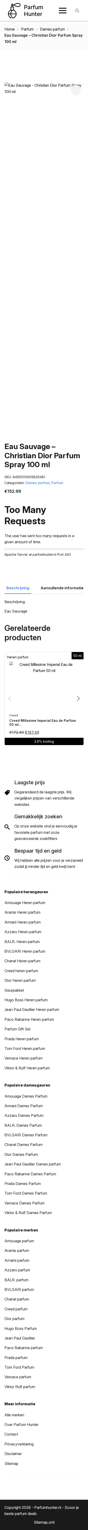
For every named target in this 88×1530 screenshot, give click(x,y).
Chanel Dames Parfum (23, 1144)
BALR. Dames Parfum (23, 1125)
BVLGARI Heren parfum (24, 951)
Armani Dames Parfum (23, 1105)
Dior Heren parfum (20, 980)
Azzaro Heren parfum (22, 931)
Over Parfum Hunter (21, 1424)
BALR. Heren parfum (22, 941)
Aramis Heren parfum (22, 912)
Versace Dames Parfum (24, 1203)
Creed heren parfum (21, 970)
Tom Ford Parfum (19, 1367)
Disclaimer (13, 1453)
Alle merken (14, 1415)
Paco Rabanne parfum (23, 1347)
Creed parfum (15, 1309)
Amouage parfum (19, 1241)
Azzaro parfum (17, 1270)
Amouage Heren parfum (24, 902)
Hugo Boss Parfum (20, 1328)
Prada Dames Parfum (22, 1183)
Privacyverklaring (19, 1444)
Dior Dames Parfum (21, 1154)
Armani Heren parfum (22, 922)
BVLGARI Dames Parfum (25, 1135)
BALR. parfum (16, 1280)
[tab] (17, 588)
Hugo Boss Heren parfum (26, 1000)
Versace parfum (17, 1377)
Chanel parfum (16, 1299)
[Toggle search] (77, 10)
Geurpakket (14, 990)
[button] (76, 90)
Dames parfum (52, 29)
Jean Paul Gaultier (19, 1338)
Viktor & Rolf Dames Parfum (28, 1212)
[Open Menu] (62, 10)
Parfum (27, 29)
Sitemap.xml (44, 1522)
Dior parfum (14, 1318)
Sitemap (11, 1463)
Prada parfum (15, 1357)
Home (9, 29)
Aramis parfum (16, 1250)
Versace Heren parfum (23, 1058)
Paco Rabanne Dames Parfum (30, 1174)
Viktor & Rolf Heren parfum (27, 1068)
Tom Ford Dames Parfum (25, 1193)
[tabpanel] (44, 607)
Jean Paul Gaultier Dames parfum (32, 1164)
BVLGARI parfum (19, 1289)
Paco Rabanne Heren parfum (29, 1019)
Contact (11, 1434)
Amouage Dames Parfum (25, 1096)
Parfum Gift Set (17, 1029)
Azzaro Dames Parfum (23, 1115)
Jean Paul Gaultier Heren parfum (31, 1009)
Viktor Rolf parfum (19, 1386)
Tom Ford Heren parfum (24, 1048)
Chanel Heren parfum (22, 961)
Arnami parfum (16, 1260)
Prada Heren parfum (21, 1039)
